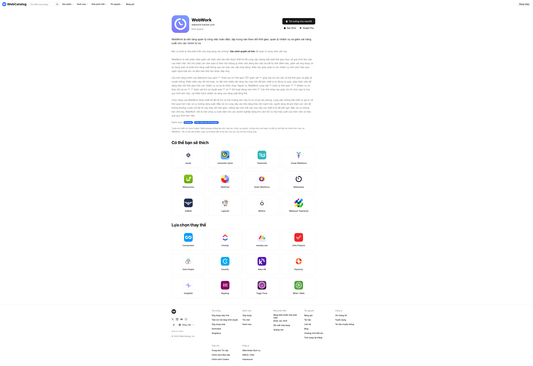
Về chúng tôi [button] (341, 315)
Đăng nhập (524, 4)
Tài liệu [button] (307, 320)
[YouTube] (181, 319)
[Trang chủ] (14, 4)
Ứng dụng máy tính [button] (220, 315)
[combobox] (186, 325)
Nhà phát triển (98, 4)
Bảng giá (130, 4)
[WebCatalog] (174, 311)
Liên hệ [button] (307, 324)
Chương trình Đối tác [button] (313, 333)
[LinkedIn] (177, 319)
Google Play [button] (308, 28)
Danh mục (81, 4)
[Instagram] (186, 319)
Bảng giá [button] (308, 315)
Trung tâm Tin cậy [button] (220, 350)
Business (188, 122)
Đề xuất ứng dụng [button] (281, 325)
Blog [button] (306, 328)
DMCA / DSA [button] (248, 355)
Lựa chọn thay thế (189, 224)
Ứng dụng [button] (247, 315)
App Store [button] (291, 28)
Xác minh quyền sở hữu (242, 51)
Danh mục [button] (247, 324)
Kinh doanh (197, 29)
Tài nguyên (115, 4)
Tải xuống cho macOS (300, 21)
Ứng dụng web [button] (218, 324)
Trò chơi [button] (246, 320)
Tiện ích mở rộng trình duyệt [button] (225, 320)
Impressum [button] (247, 359)
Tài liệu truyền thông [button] (344, 324)
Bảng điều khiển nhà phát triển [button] (285, 316)
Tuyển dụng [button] (340, 320)
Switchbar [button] (216, 328)
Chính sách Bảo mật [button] (221, 355)
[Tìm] (57, 4)
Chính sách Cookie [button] (220, 359)
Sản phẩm (66, 4)
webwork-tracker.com (203, 24)
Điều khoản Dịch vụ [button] (251, 350)
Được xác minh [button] (280, 321)
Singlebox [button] (216, 333)
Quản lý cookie (177, 331)
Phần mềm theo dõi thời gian (206, 122)
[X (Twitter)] (173, 319)
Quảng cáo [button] (278, 329)
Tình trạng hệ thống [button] (313, 337)
